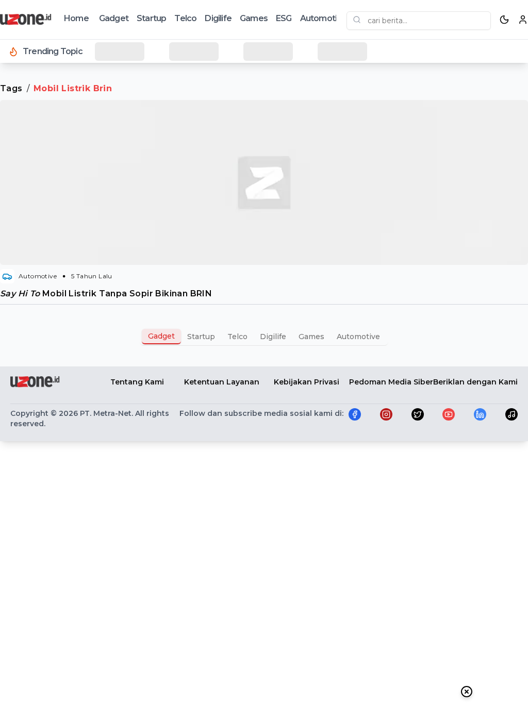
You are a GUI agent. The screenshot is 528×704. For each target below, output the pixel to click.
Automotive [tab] (358, 336)
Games (254, 18)
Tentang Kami (137, 382)
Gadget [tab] (161, 336)
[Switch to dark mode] (504, 19)
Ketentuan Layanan (221, 382)
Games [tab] (311, 336)
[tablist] (264, 336)
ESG (284, 18)
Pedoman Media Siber (391, 382)
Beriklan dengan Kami (475, 382)
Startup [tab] (201, 336)
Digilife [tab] (273, 336)
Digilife (218, 18)
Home (76, 18)
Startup (151, 18)
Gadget (113, 18)
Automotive (323, 18)
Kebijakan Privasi (306, 382)
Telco (185, 18)
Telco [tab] (237, 336)
